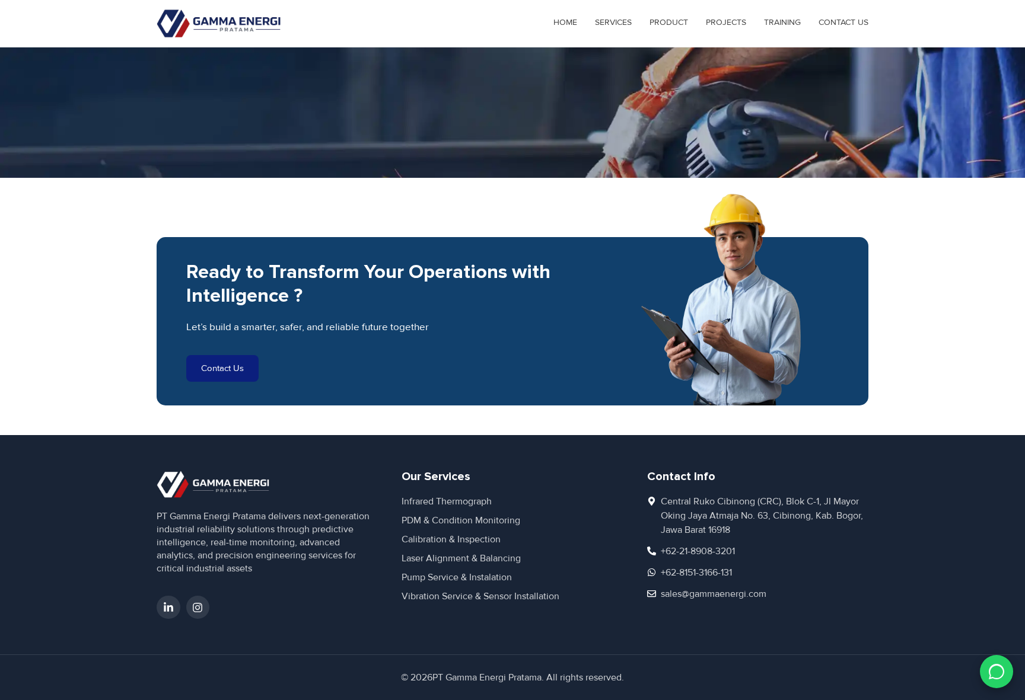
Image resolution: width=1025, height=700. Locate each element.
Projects (726, 22)
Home (565, 22)
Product (669, 22)
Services (613, 22)
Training (782, 22)
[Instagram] (198, 607)
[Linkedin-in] (168, 607)
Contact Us (843, 22)
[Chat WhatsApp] (996, 671)
